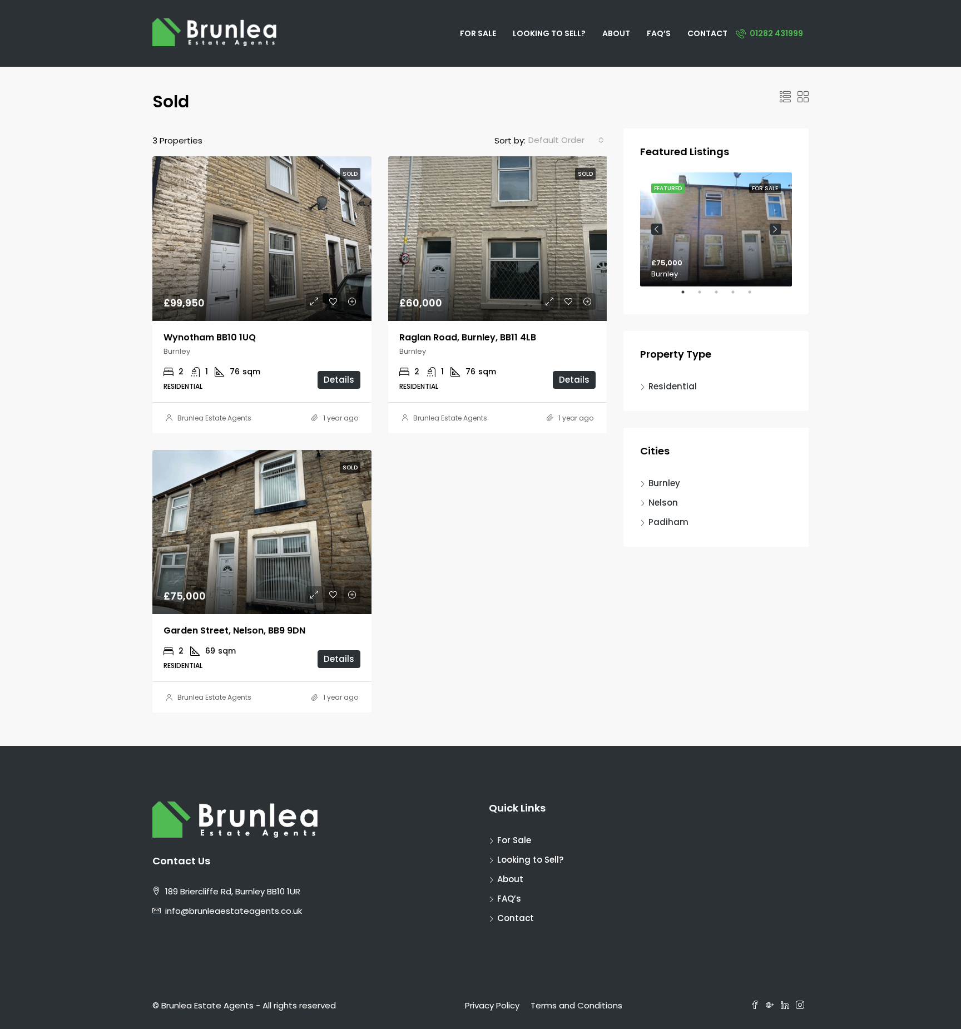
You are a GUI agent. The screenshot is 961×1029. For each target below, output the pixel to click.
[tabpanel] (716, 229)
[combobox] (566, 140)
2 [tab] (705, 296)
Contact (707, 33)
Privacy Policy (492, 1005)
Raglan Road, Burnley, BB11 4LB (467, 337)
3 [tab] (721, 296)
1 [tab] (688, 296)
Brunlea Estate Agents (214, 418)
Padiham (668, 522)
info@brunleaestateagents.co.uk (233, 911)
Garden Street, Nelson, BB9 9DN (234, 630)
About (616, 33)
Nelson (663, 502)
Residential (672, 386)
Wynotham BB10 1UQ (210, 337)
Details (339, 379)
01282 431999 (775, 33)
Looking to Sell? (549, 33)
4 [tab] (738, 296)
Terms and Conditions (576, 1005)
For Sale (478, 33)
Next (775, 229)
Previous (656, 229)
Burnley (664, 483)
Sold (350, 174)
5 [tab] (755, 296)
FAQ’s (659, 33)
